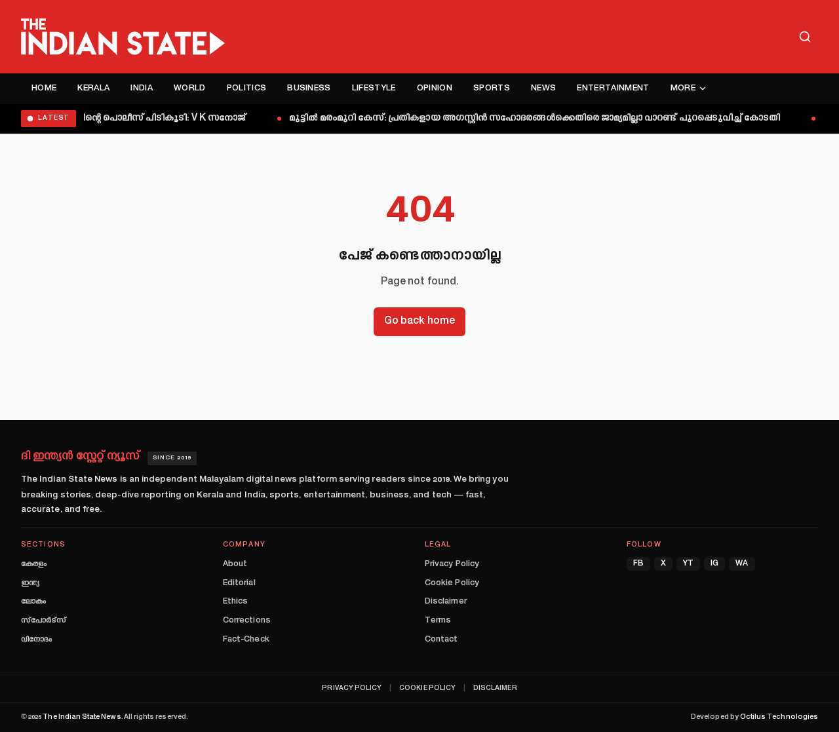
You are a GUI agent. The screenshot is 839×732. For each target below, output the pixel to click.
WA (741, 564)
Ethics (235, 601)
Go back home (419, 321)
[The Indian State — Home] (123, 36)
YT (688, 564)
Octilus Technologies (779, 717)
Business (309, 88)
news (543, 88)
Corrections (247, 620)
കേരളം (34, 564)
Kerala (93, 88)
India (141, 88)
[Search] (805, 37)
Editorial (239, 583)
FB (638, 564)
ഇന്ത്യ (30, 583)
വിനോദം (36, 639)
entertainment (613, 88)
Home (43, 88)
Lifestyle (374, 88)
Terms (438, 620)
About (235, 564)
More (683, 88)
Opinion (434, 88)
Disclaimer (446, 601)
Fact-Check (246, 639)
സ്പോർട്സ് (43, 620)
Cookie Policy (452, 583)
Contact (441, 639)
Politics (247, 88)
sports (491, 88)
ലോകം (33, 601)
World (190, 88)
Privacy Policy (452, 564)
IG (714, 564)
